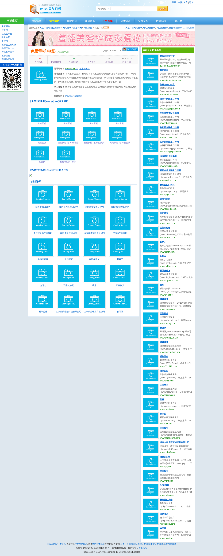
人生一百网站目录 (133, 28)
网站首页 (36, 21)
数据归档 (161, 21)
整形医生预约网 (9, 44)
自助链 (163, 528)
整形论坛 (164, 70)
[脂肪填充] (68, 256)
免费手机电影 (43, 51)
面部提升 (43, 311)
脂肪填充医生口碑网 (120, 207)
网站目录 (72, 21)
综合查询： (59, 96)
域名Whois (84, 68)
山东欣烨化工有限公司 (94, 311)
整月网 (163, 328)
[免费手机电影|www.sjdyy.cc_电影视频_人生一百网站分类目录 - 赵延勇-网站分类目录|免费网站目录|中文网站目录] (45, 9)
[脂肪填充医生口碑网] (120, 203)
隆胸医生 (164, 371)
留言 (185, 2)
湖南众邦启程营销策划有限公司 (174, 442)
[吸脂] (94, 282)
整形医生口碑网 (120, 233)
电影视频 (88, 28)
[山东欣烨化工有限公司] (94, 308)
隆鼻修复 (120, 285)
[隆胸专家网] (43, 256)
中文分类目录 (162, 28)
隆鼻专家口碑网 (43, 207)
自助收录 (164, 514)
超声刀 (120, 259)
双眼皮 (163, 414)
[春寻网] (120, 308)
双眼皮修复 (68, 285)
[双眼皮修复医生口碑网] (94, 230)
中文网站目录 (187, 28)
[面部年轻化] (94, 256)
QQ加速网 (164, 485)
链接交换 (143, 21)
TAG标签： (59, 87)
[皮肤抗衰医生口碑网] (43, 230)
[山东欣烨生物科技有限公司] (68, 308)
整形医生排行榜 (167, 56)
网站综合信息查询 (73, 96)
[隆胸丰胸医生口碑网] (68, 203)
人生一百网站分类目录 (50, 28)
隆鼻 (162, 399)
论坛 (191, 2)
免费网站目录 (175, 28)
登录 (174, 2)
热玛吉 (43, 285)
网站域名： (59, 68)
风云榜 (178, 21)
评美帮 (5, 30)
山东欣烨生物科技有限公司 (68, 311)
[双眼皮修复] (68, 282)
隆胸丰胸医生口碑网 (68, 207)
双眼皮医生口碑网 (68, 233)
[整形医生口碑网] (120, 230)
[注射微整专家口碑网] (94, 203)
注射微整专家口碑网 (94, 207)
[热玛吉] (43, 282)
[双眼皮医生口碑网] (68, 230)
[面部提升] (43, 308)
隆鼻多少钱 (165, 456)
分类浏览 (125, 21)
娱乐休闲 (77, 28)
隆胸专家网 (43, 259)
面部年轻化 (94, 259)
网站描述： (59, 73)
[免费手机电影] (41, 84)
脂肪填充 (68, 259)
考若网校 (6, 26)
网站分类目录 (149, 28)
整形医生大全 (166, 499)
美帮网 (5, 41)
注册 (180, 2)
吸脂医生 (164, 356)
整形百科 (6, 55)
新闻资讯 (90, 21)
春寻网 (120, 311)
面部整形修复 (8, 59)
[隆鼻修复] (120, 282)
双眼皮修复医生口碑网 (94, 233)
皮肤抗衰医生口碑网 (42, 233)
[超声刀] (120, 256)
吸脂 (94, 285)
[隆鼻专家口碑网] (43, 203)
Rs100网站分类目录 (56, 544)
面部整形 (164, 385)
